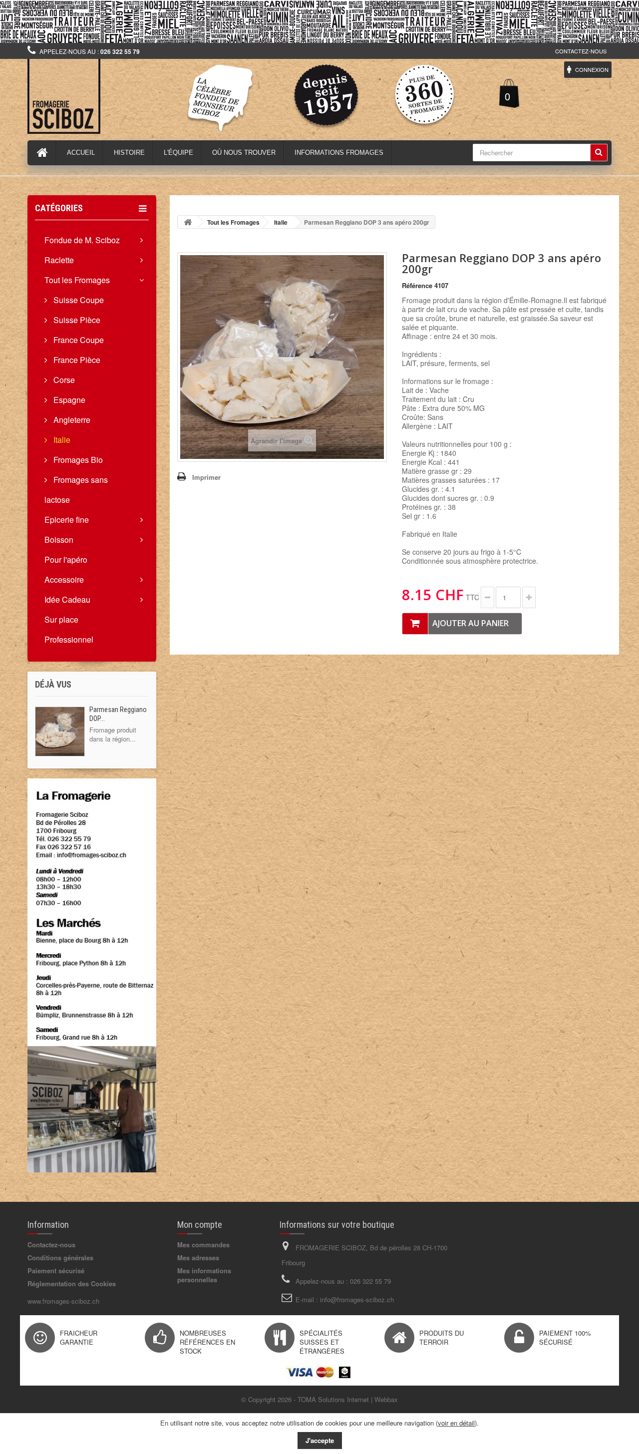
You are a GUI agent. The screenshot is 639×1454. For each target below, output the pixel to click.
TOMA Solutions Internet (333, 1399)
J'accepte (320, 1440)
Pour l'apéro (65, 559)
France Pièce (75, 359)
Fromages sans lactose (76, 489)
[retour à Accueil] (187, 222)
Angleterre (70, 419)
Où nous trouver (244, 152)
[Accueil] (42, 152)
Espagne (68, 399)
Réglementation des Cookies (71, 1283)
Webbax (386, 1399)
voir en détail (456, 1423)
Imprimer (206, 477)
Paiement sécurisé (55, 1270)
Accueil (81, 152)
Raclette (59, 260)
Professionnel (68, 639)
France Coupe (77, 340)
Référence (417, 285)
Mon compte (199, 1224)
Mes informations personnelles (204, 1275)
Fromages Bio (77, 459)
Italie (60, 439)
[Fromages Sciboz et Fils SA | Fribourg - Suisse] (119, 96)
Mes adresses (198, 1257)
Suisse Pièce (75, 320)
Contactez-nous (581, 51)
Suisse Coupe (77, 300)
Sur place (61, 619)
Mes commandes (203, 1244)
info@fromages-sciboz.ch (357, 1299)
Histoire (129, 152)
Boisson (58, 539)
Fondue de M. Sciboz (82, 240)
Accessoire (64, 579)
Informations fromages (339, 152)
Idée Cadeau (67, 599)
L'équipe (178, 152)
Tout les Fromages (77, 280)
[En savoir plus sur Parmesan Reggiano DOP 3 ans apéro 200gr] (60, 731)
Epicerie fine (66, 519)
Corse (63, 379)
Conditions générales (60, 1257)
